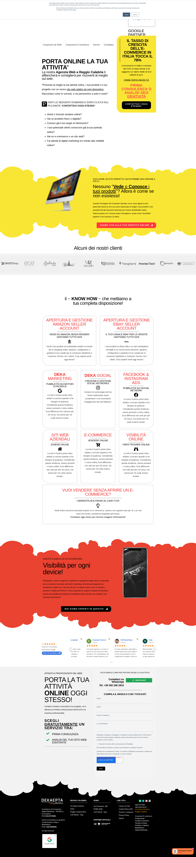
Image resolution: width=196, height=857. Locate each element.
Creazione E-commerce (77, 44)
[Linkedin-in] (143, 801)
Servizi (96, 44)
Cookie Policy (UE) (126, 809)
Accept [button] (126, 14)
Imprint (121, 818)
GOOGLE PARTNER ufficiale (136, 34)
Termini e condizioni (126, 812)
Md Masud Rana (141, 640)
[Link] (150, 801)
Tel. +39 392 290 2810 (111, 685)
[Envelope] (146, 801)
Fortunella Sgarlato (85, 640)
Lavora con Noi (124, 806)
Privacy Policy (124, 815)
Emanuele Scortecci (114, 640)
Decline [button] (135, 14)
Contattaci (109, 44)
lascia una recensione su (50, 653)
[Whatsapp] (140, 801)
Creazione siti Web (52, 44)
